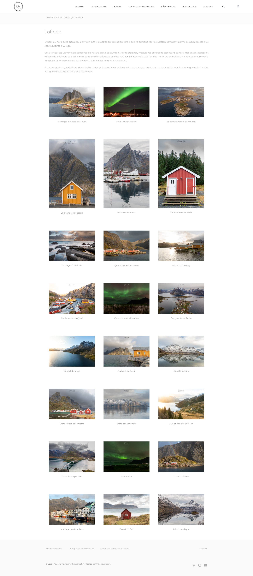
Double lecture (181, 371)
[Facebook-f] (193, 565)
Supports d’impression (141, 6)
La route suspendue (72, 476)
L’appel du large (72, 371)
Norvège (69, 17)
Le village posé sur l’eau (72, 529)
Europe (59, 17)
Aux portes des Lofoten (181, 423)
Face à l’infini (126, 529)
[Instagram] (199, 565)
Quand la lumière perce (126, 265)
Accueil (79, 6)
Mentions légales (54, 548)
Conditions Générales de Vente (114, 548)
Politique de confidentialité (81, 548)
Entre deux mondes (126, 423)
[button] (223, 6)
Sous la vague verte (126, 121)
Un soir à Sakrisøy (181, 265)
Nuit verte (126, 476)
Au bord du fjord (126, 371)
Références (168, 6)
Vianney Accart (103, 564)
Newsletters (189, 6)
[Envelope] (205, 565)
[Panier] (238, 6)
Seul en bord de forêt (181, 212)
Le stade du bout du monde (181, 121)
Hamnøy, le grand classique (72, 121)
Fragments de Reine (181, 318)
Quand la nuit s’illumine (126, 318)
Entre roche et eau (126, 212)
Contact (208, 6)
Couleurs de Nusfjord (72, 318)
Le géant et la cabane (72, 212)
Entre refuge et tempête (71, 423)
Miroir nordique (181, 529)
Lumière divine (181, 476)
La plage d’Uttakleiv (72, 265)
